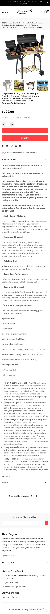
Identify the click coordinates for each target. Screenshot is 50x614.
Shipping (6, 477)
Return (5, 482)
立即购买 (25, 138)
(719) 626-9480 (11, 582)
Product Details (9, 159)
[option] (25, 56)
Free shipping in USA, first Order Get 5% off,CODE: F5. (25, 3)
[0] (46, 11)
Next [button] (45, 54)
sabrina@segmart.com (15, 586)
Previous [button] (5, 54)
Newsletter (25, 517)
